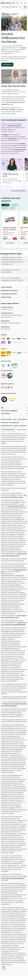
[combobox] (12, 7)
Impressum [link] (22, 425)
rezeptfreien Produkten (14, 125)
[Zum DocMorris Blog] (2, 387)
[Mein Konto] (17, 3)
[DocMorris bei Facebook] (5, 387)
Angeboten (22, 143)
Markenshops (12, 138)
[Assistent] (4, 968)
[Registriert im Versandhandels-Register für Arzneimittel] (14, 366)
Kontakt (16, 425)
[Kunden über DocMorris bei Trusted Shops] (9, 399)
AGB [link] (19, 419)
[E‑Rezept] (13, 3)
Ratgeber (5, 134)
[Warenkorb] (21, 3)
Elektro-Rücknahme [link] (6, 425)
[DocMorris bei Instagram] (8, 387)
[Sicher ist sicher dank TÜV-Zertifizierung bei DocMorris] (3, 365)
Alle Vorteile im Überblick (18, 190)
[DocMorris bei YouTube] (11, 387)
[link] (3, 375)
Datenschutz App (14, 422)
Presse (15, 419)
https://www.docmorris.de (15, 506)
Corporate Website (6, 419)
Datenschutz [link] (4, 422)
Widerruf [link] (24, 419)
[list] (14, 173)
